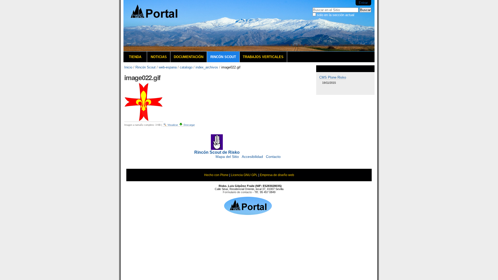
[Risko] (162, 26)
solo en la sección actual (335, 15)
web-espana (168, 67)
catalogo (186, 67)
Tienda (135, 57)
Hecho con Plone (216, 175)
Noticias (159, 57)
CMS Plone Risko (332, 77)
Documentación (188, 57)
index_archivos (207, 67)
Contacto (273, 157)
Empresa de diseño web (277, 175)
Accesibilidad (252, 157)
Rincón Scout (223, 57)
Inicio (128, 67)
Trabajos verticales (263, 57)
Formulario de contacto (237, 192)
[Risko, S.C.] (248, 213)
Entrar (363, 3)
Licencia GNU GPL (244, 175)
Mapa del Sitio (227, 157)
